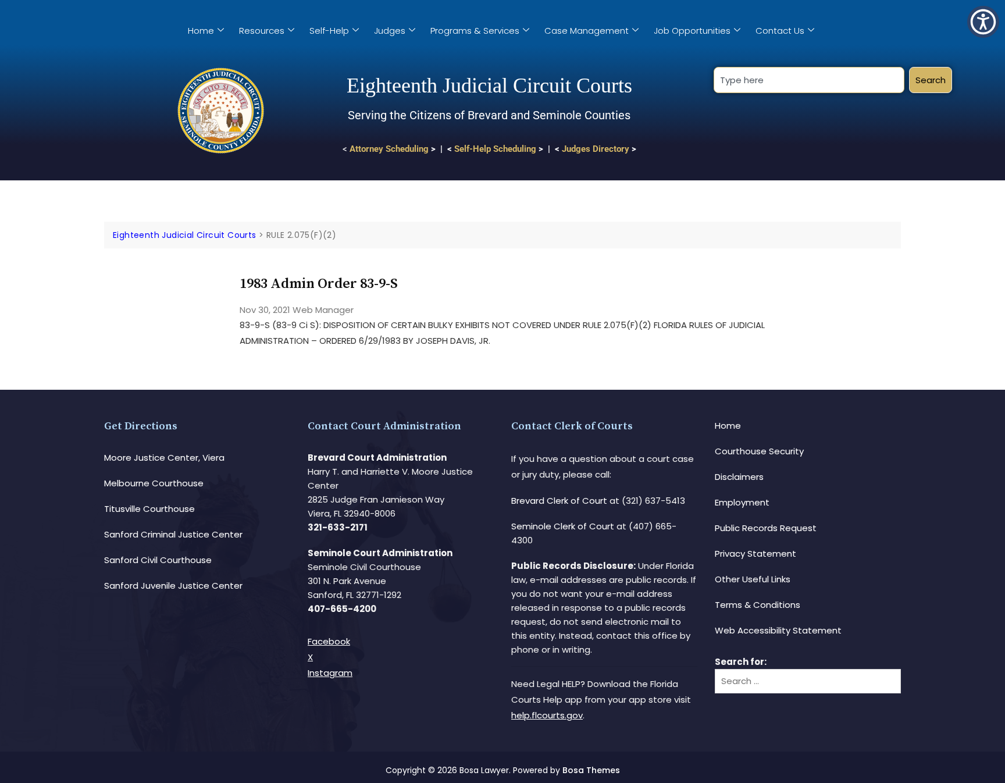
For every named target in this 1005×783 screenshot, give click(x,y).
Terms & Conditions (757, 605)
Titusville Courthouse (149, 509)
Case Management (586, 30)
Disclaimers (739, 477)
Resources (261, 30)
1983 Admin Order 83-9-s (319, 284)
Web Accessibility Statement (778, 630)
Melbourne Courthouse (154, 483)
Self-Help (329, 30)
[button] (983, 22)
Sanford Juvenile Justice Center (173, 585)
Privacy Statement (755, 553)
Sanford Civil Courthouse (158, 560)
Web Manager (323, 310)
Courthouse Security (759, 451)
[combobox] (809, 80)
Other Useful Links (752, 579)
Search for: (741, 662)
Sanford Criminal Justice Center (173, 534)
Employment (742, 502)
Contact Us (779, 30)
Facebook (329, 641)
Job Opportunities (692, 30)
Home (201, 30)
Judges (389, 30)
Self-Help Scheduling (495, 149)
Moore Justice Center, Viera (164, 457)
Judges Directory (595, 149)
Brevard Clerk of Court (559, 500)
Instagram (330, 673)
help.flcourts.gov (547, 715)
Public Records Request (766, 528)
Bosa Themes (591, 770)
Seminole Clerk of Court (562, 526)
